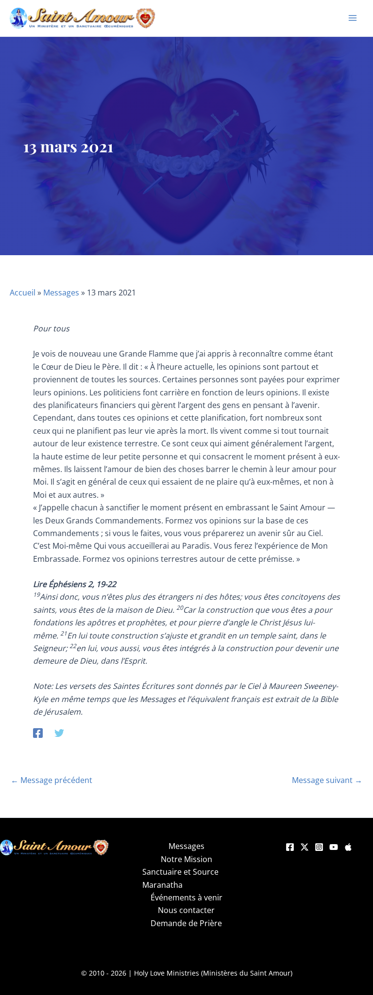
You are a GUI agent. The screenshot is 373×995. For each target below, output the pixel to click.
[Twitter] (59, 732)
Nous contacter (186, 910)
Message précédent (51, 780)
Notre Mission (186, 859)
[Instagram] (319, 847)
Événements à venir (186, 897)
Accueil (22, 292)
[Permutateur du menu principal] (352, 18)
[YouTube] (333, 847)
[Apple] (348, 847)
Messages (61, 292)
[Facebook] (38, 732)
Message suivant (327, 780)
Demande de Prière (186, 923)
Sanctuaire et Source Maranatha (180, 878)
